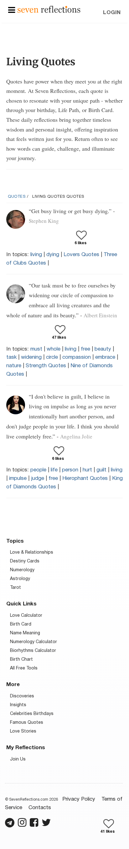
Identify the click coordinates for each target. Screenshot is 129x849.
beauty (103, 349)
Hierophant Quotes (85, 478)
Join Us (18, 759)
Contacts (39, 807)
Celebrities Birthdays (32, 714)
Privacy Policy (78, 799)
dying (52, 254)
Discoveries (22, 696)
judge (37, 478)
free (85, 349)
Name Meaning (25, 633)
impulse (18, 478)
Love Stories (23, 731)
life (54, 470)
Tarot (15, 588)
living (36, 254)
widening (31, 357)
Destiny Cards (24, 561)
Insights (18, 705)
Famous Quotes (26, 723)
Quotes (17, 197)
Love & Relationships (31, 553)
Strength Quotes (46, 365)
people (38, 470)
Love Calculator (26, 616)
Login (112, 12)
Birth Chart (21, 660)
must (36, 349)
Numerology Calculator (33, 642)
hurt (87, 470)
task (11, 357)
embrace (105, 357)
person (70, 470)
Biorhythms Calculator (33, 651)
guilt (101, 470)
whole (53, 349)
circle (52, 357)
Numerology (22, 570)
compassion (76, 357)
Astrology (20, 579)
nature (13, 365)
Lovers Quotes (81, 254)
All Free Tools (24, 668)
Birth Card (20, 624)
